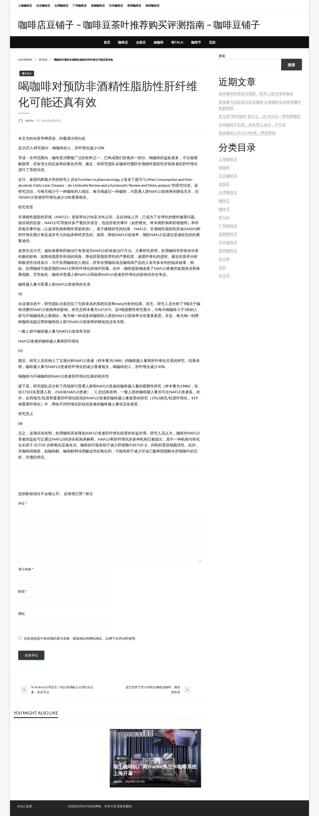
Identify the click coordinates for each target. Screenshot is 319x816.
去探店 (141, 42)
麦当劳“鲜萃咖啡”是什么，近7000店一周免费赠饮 (260, 116)
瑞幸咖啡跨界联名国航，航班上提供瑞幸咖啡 (256, 93)
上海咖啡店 (25, 5)
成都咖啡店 (98, 5)
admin (30, 120)
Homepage (25, 59)
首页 (107, 42)
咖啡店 (123, 42)
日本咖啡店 (116, 5)
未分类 (224, 259)
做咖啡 (158, 42)
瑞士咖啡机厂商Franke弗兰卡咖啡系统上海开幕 (155, 769)
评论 (22, 503)
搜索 (222, 56)
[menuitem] (107, 42)
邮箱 (22, 591)
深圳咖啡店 (152, 5)
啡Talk (177, 42)
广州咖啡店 (80, 5)
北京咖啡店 (43, 5)
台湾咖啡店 (61, 5)
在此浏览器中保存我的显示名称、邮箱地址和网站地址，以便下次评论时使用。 (81, 638)
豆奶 (212, 42)
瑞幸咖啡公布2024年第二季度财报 (247, 133)
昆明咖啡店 (134, 5)
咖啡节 (196, 42)
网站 (21, 614)
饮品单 (224, 275)
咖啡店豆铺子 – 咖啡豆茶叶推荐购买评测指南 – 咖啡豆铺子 (139, 24)
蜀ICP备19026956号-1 (52, 806)
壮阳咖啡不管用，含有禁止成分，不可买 (252, 124)
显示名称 (26, 569)
